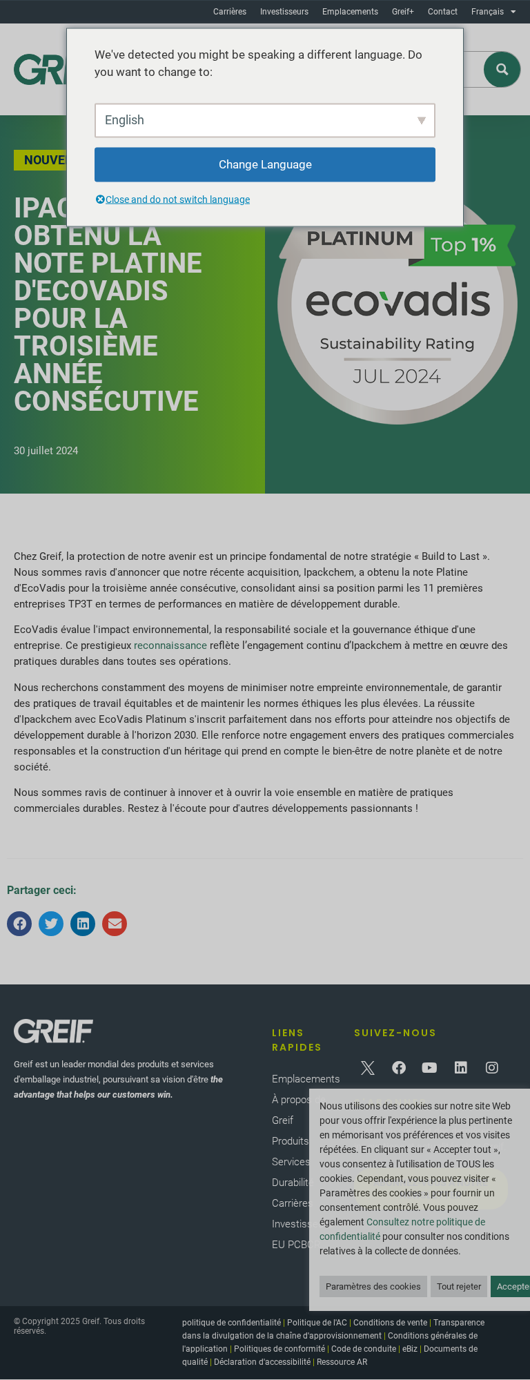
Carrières (229, 12)
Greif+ (403, 12)
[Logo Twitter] (368, 1068)
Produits (290, 1141)
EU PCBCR (296, 1244)
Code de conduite (363, 1349)
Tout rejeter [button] (459, 1286)
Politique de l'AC (317, 1323)
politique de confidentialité (231, 1323)
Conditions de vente (390, 1323)
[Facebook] (399, 1068)
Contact (443, 12)
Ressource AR (342, 1362)
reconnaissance (170, 645)
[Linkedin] (461, 1068)
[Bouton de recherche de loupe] (503, 69)
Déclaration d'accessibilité (262, 1362)
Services (291, 1162)
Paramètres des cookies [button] (373, 1286)
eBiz (410, 1349)
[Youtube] (430, 1068)
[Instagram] (492, 1068)
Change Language (265, 164)
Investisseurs (284, 12)
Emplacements (350, 12)
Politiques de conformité (279, 1349)
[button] (19, 923)
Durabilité (293, 1182)
